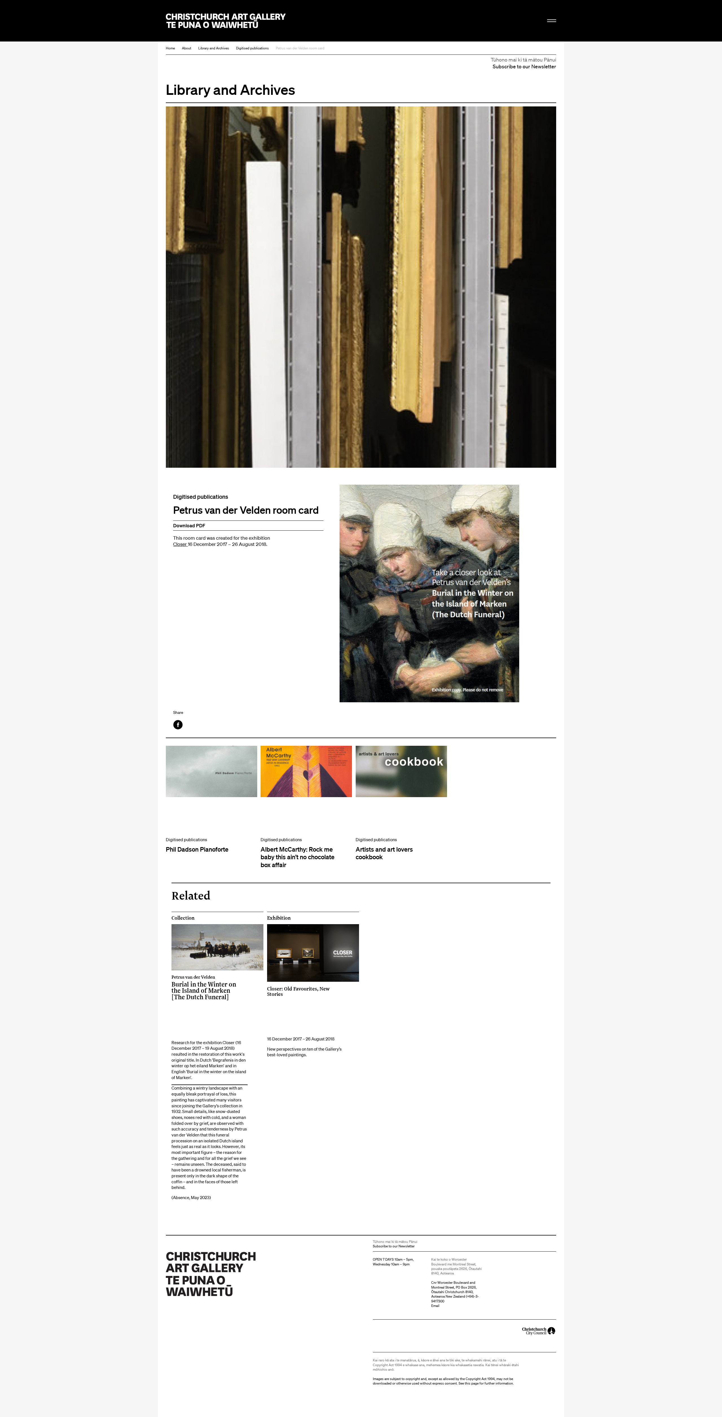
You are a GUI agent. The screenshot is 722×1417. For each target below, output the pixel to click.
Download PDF (189, 525)
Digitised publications (252, 48)
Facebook (178, 725)
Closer (180, 544)
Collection (183, 918)
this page (472, 1383)
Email (435, 1305)
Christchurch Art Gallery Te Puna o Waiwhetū (226, 20)
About (186, 48)
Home (170, 48)
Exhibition (279, 918)
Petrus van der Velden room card (300, 48)
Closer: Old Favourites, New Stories (298, 991)
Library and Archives (213, 48)
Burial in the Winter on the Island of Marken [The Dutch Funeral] (203, 987)
